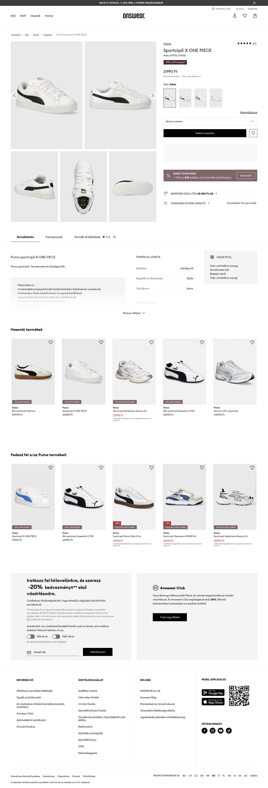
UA (245, 775)
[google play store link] (213, 692)
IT (219, 775)
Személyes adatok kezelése (25, 776)
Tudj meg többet (170, 617)
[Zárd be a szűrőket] (254, 3)
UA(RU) (253, 775)
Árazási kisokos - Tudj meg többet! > (182, 76)
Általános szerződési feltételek (35, 690)
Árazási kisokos (26, 726)
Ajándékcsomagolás (90, 733)
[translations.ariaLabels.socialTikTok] (229, 730)
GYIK (81, 746)
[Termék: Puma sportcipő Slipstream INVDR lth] (184, 497)
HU (213, 775)
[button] (210, 121)
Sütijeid (76, 776)
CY (190, 775)
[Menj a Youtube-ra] (221, 731)
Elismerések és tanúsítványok (157, 704)
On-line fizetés (86, 704)
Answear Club (25, 713)
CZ (196, 775)
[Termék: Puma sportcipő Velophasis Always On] (134, 372)
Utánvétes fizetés (88, 697)
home (49, 16)
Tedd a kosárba (204, 133)
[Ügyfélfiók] (234, 16)
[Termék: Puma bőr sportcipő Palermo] (33, 372)
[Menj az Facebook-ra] (204, 731)
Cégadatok (63, 776)
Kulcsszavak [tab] (54, 237)
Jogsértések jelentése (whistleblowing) (162, 717)
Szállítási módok (87, 690)
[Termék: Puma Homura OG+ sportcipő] (235, 372)
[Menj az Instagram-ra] (212, 731)
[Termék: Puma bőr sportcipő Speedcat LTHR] (184, 372)
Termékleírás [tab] (25, 237)
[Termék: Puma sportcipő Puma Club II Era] (134, 497)
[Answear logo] (134, 16)
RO (229, 775)
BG (184, 775)
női (13, 16)
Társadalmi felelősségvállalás (157, 710)
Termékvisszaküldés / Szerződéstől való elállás (101, 718)
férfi (23, 16)
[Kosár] (255, 16)
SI (235, 775)
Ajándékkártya (87, 739)
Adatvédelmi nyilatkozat (31, 720)
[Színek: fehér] (170, 98)
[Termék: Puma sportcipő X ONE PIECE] (83, 372)
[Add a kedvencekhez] (253, 133)
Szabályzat (49, 776)
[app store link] (213, 701)
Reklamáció (85, 726)
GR (201, 775)
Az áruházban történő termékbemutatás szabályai (41, 705)
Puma (167, 43)
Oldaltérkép (89, 776)
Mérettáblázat (248, 112)
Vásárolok (246, 175)
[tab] (94, 236)
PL (224, 775)
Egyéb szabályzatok (29, 697)
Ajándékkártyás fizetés (92, 710)
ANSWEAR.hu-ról (150, 690)
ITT (28, 619)
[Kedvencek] (245, 16)
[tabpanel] (134, 279)
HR (207, 775)
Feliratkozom (97, 652)
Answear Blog (148, 697)
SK (239, 775)
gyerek (35, 16)
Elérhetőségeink (87, 753)
